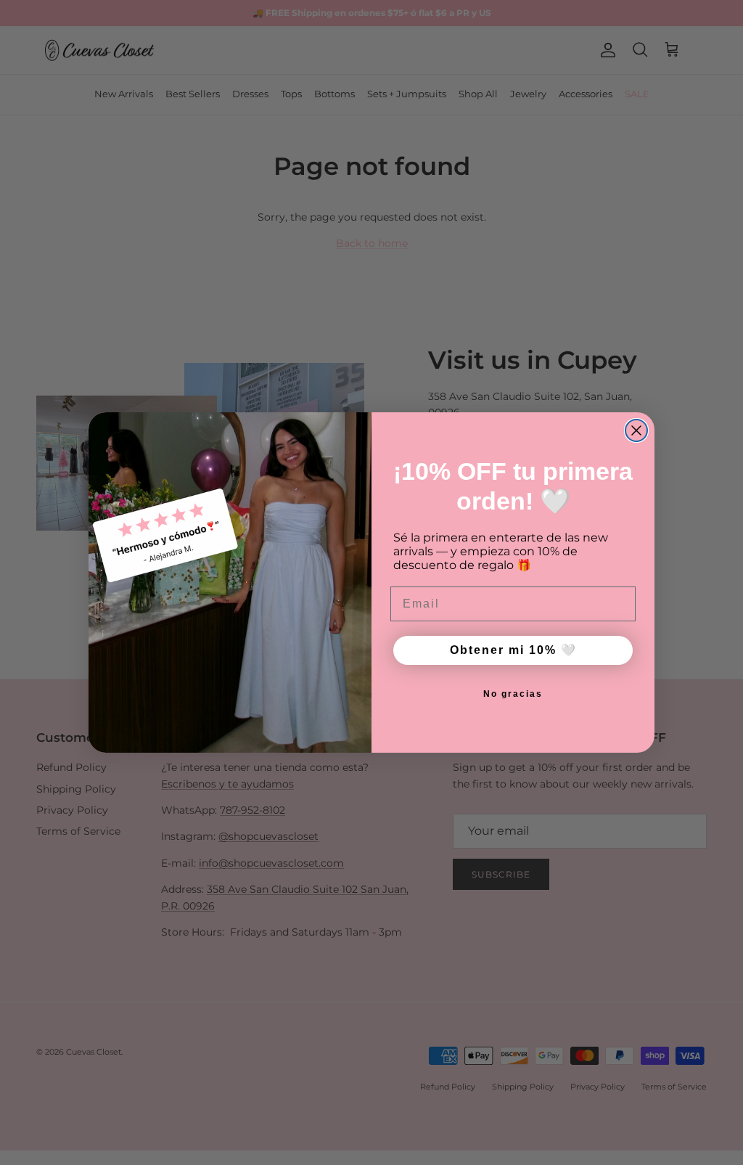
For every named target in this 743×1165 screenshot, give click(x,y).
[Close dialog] (636, 430)
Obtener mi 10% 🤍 (513, 650)
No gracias (513, 694)
